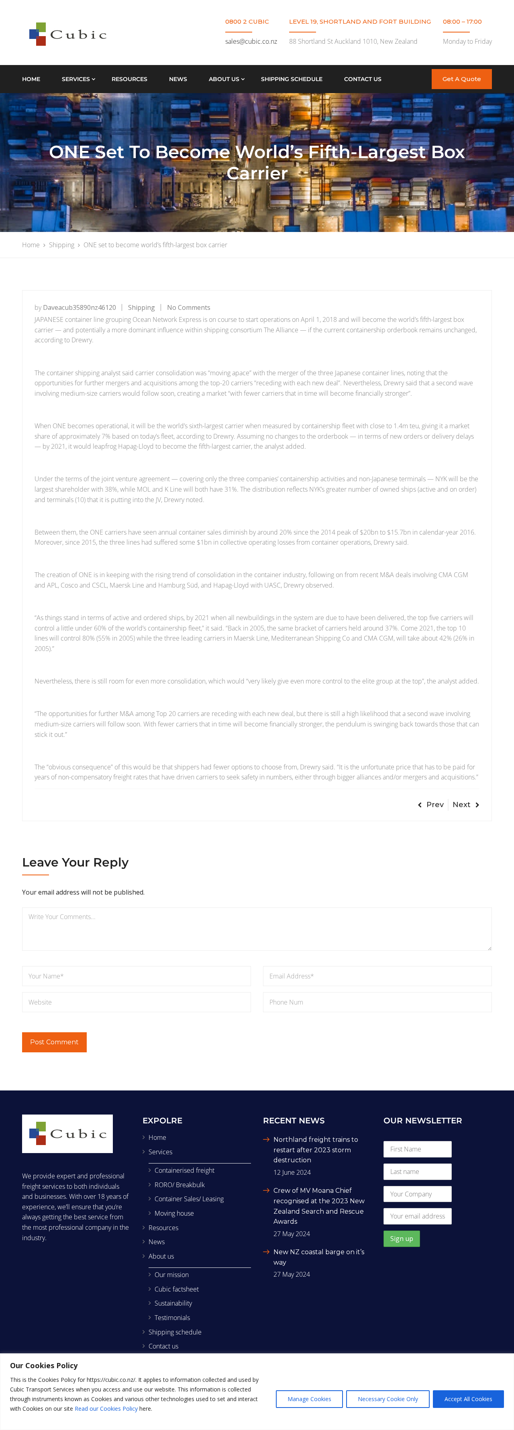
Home (31, 79)
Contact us (362, 79)
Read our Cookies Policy (106, 1408)
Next (462, 804)
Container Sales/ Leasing (189, 1198)
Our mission (172, 1274)
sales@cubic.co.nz (251, 41)
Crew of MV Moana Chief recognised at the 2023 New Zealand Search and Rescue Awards (319, 1206)
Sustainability (173, 1303)
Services (76, 79)
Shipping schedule (291, 79)
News (178, 79)
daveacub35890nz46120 (79, 307)
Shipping (141, 307)
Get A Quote (462, 79)
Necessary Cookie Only (388, 1399)
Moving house (174, 1213)
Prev (435, 804)
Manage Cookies (309, 1399)
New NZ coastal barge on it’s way (318, 1257)
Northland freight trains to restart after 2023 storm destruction (315, 1150)
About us (224, 79)
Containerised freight (184, 1170)
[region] (257, 1391)
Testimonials (172, 1317)
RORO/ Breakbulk (180, 1184)
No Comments (188, 307)
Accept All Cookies (468, 1399)
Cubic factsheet (177, 1289)
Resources (129, 79)
